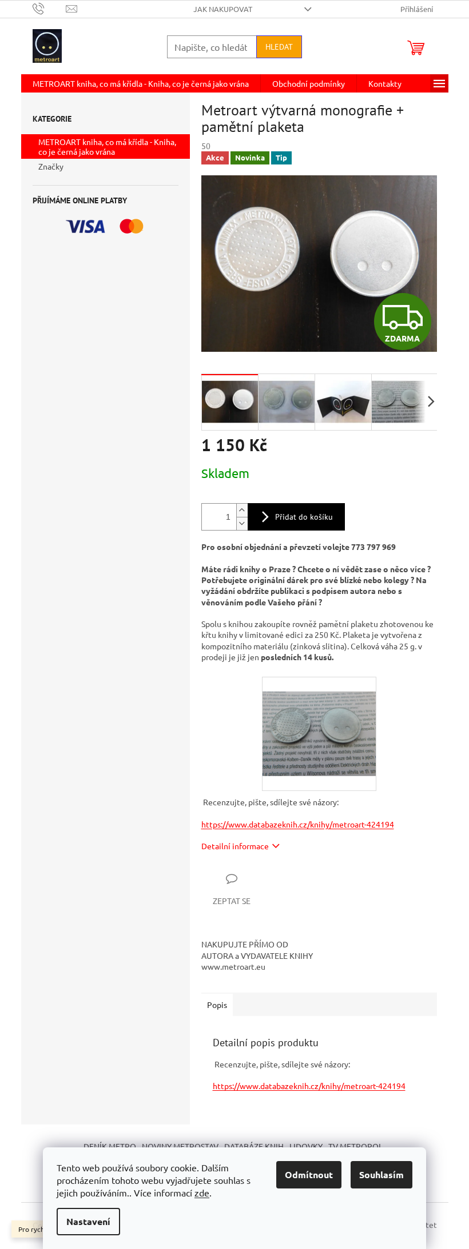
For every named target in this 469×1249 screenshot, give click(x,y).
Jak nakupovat (222, 9)
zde (201, 1192)
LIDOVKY (306, 1146)
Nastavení (88, 1221)
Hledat (279, 47)
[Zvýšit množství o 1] (242, 510)
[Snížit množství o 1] (242, 523)
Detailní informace (235, 846)
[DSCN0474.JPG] (319, 718)
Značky (50, 166)
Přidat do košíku (304, 517)
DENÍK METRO (110, 1146)
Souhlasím (381, 1174)
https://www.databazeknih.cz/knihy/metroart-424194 (297, 824)
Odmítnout (309, 1174)
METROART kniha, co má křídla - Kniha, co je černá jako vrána (107, 146)
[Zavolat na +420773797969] (49, 8)
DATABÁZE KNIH (254, 1146)
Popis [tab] (217, 1004)
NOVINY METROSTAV (180, 1146)
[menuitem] (140, 83)
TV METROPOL (355, 1146)
